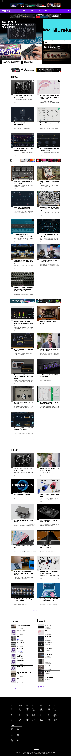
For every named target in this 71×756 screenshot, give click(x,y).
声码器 (27, 717)
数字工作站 (55, 715)
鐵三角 (18, 729)
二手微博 (35, 752)
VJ (40, 715)
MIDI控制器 (49, 706)
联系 (49, 752)
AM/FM (20, 708)
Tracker (41, 713)
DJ (40, 714)
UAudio (18, 741)
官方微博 (32, 752)
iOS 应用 (17, 752)
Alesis (17, 728)
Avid (17, 730)
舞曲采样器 (55, 719)
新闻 (28, 10)
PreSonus (12, 738)
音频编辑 (41, 710)
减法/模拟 (20, 705)
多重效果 (27, 719)
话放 (48, 715)
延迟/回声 (27, 708)
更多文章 (35, 610)
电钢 (11, 709)
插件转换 (41, 717)
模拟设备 (54, 706)
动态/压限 (33, 710)
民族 (11, 706)
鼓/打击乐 (12, 711)
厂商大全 (25, 10)
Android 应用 (21, 752)
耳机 (48, 714)
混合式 (20, 711)
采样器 (54, 717)
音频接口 (49, 709)
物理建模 (20, 719)
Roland (18, 740)
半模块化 (20, 713)
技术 (39, 10)
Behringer (12, 730)
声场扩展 (27, 710)
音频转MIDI (34, 714)
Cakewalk (18, 731)
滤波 (27, 714)
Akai (11, 729)
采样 (19, 709)
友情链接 (54, 752)
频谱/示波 (33, 706)
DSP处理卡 (49, 719)
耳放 (48, 716)
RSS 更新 (39, 752)
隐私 (51, 752)
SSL (11, 739)
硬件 (32, 10)
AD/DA (54, 713)
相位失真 (20, 715)
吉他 (11, 715)
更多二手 (14, 688)
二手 (42, 10)
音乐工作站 (41, 706)
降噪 (33, 705)
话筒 (48, 713)
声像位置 (27, 720)
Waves (12, 742)
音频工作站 (41, 705)
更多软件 (42, 687)
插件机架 (41, 711)
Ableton (12, 728)
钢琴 (11, 713)
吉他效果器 (55, 711)
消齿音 (27, 709)
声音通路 (33, 715)
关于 (46, 752)
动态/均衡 (54, 714)
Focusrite (12, 731)
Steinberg (12, 741)
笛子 (11, 716)
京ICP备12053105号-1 (35, 753)
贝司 (11, 708)
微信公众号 (28, 752)
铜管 (11, 705)
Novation (18, 738)
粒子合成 (20, 710)
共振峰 (20, 717)
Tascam (12, 740)
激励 (27, 705)
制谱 (40, 719)
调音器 (33, 720)
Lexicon (18, 734)
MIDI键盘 (49, 705)
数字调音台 (49, 711)
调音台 (27, 711)
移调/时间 (27, 713)
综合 (11, 720)
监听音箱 (49, 717)
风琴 (11, 717)
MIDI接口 (49, 708)
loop (11, 714)
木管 (11, 719)
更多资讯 (35, 439)
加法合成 (20, 706)
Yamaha (18, 742)
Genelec (12, 733)
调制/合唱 (33, 711)
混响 (27, 706)
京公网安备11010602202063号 (43, 753)
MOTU (12, 736)
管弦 (11, 710)
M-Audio (18, 735)
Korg (11, 734)
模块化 (20, 714)
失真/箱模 (33, 713)
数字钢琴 (54, 710)
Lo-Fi (33, 709)
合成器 (54, 705)
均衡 (27, 715)
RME (17, 739)
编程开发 (41, 720)
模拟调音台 (49, 710)
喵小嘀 (25, 752)
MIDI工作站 (41, 708)
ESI (17, 733)
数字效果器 (49, 720)
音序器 (54, 720)
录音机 (33, 716)
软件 (35, 10)
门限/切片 (27, 716)
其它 (19, 720)
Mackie (12, 735)
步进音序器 (41, 716)
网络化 (33, 717)
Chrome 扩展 (43, 752)
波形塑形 (20, 716)
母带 (33, 708)
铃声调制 (33, 719)
